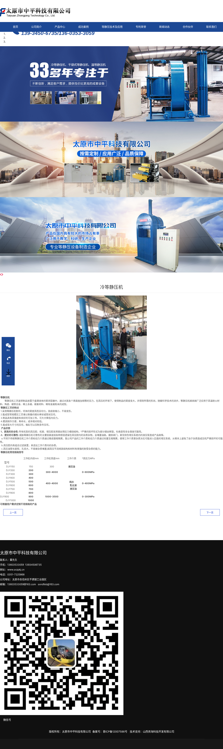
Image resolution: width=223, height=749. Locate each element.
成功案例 (83, 26)
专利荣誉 (141, 26)
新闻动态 (164, 26)
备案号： (97, 731)
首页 (15, 26)
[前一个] (1, 274)
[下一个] (2, 274)
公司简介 (36, 26)
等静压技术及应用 (112, 26)
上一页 (13, 512)
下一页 (210, 512)
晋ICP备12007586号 (115, 731)
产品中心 (60, 26)
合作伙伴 (188, 26)
